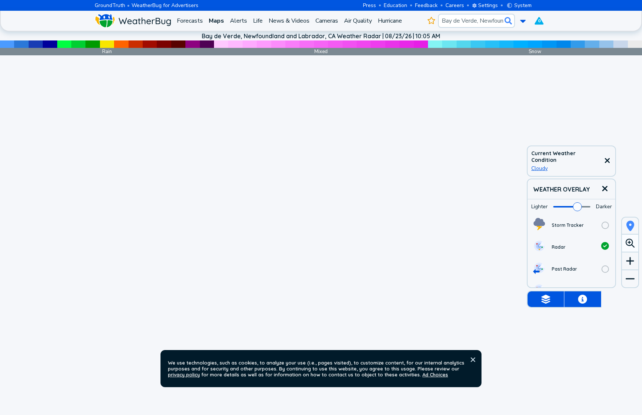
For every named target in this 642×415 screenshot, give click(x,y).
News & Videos (289, 21)
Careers (454, 5)
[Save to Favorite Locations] (431, 21)
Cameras (326, 21)
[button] (473, 359)
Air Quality (358, 21)
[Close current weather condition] (607, 161)
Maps (216, 21)
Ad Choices (435, 375)
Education (395, 5)
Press (369, 5)
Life (258, 21)
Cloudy (539, 168)
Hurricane (390, 21)
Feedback (426, 5)
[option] (571, 225)
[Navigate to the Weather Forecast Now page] (133, 20)
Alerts (238, 21)
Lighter (539, 206)
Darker (604, 206)
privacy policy (184, 375)
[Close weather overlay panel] (605, 189)
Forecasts (190, 21)
